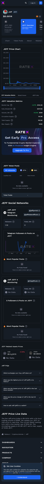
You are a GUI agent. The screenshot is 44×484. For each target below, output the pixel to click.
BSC (35, 170)
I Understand (22, 477)
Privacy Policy (7, 473)
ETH (24, 170)
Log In (33, 3)
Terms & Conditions (24, 473)
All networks (10, 170)
